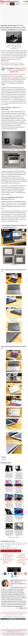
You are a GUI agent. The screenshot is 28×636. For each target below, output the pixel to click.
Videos (17, 4)
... (26, 4)
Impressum (4, 630)
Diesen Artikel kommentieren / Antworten (11, 551)
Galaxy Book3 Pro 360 (12, 76)
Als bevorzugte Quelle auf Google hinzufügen (15, 569)
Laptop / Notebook (5, 64)
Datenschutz (14, 630)
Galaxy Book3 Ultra (15, 74)
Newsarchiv (22, 612)
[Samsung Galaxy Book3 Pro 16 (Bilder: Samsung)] (14, 140)
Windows (16, 64)
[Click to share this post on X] (15, 573)
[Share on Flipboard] (25, 573)
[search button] (23, 1)
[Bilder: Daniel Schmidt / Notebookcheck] (13, 312)
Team (9, 630)
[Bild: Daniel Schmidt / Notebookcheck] (13, 237)
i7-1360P (22, 115)
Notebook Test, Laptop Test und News (8, 612)
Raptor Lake (21, 64)
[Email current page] (15, 576)
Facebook (24, 608)
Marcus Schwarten (5, 63)
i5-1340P (13, 115)
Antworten (15, 548)
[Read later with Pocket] (22, 573)
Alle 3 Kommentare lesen (6, 548)
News (12, 4)
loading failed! (3, 619)
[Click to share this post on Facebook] (5, 573)
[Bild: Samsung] (14, 255)
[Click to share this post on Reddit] (19, 573)
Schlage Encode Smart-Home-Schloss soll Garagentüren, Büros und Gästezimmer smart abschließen (8, 559)
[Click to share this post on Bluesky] (12, 573)
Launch (11, 64)
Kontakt (20, 630)
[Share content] (2, 574)
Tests (7, 4)
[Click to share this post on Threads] (8, 573)
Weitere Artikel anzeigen (14, 537)
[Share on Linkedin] (12, 576)
